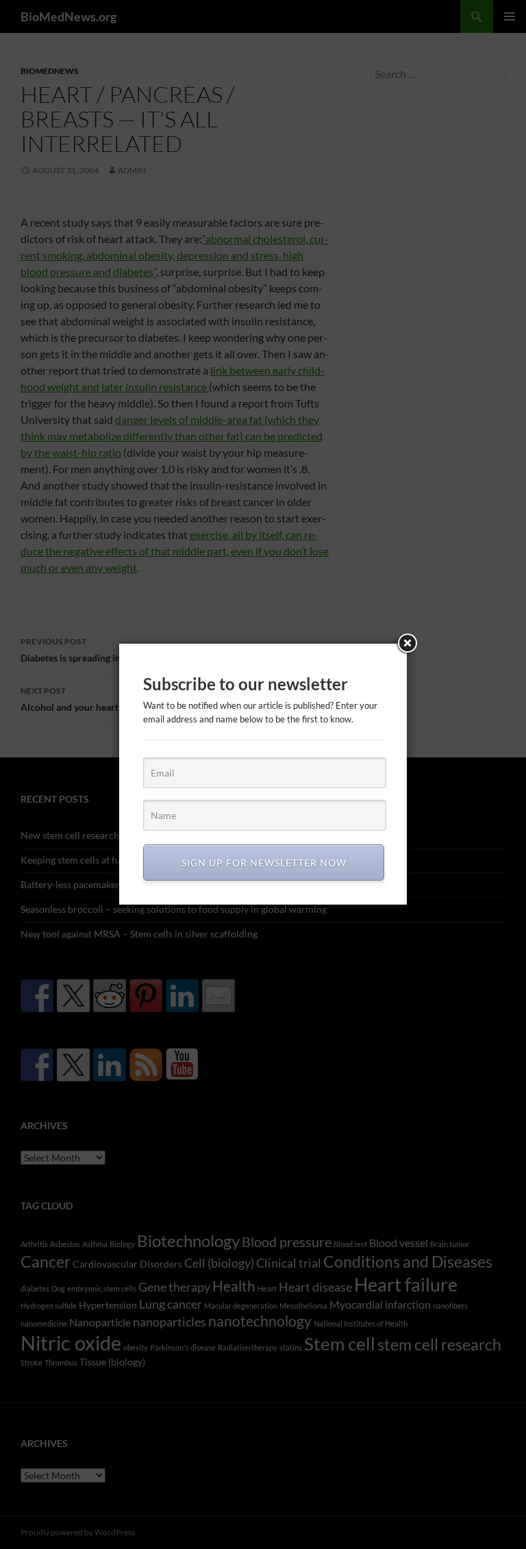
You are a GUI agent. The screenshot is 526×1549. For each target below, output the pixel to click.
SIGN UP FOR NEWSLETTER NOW (264, 862)
